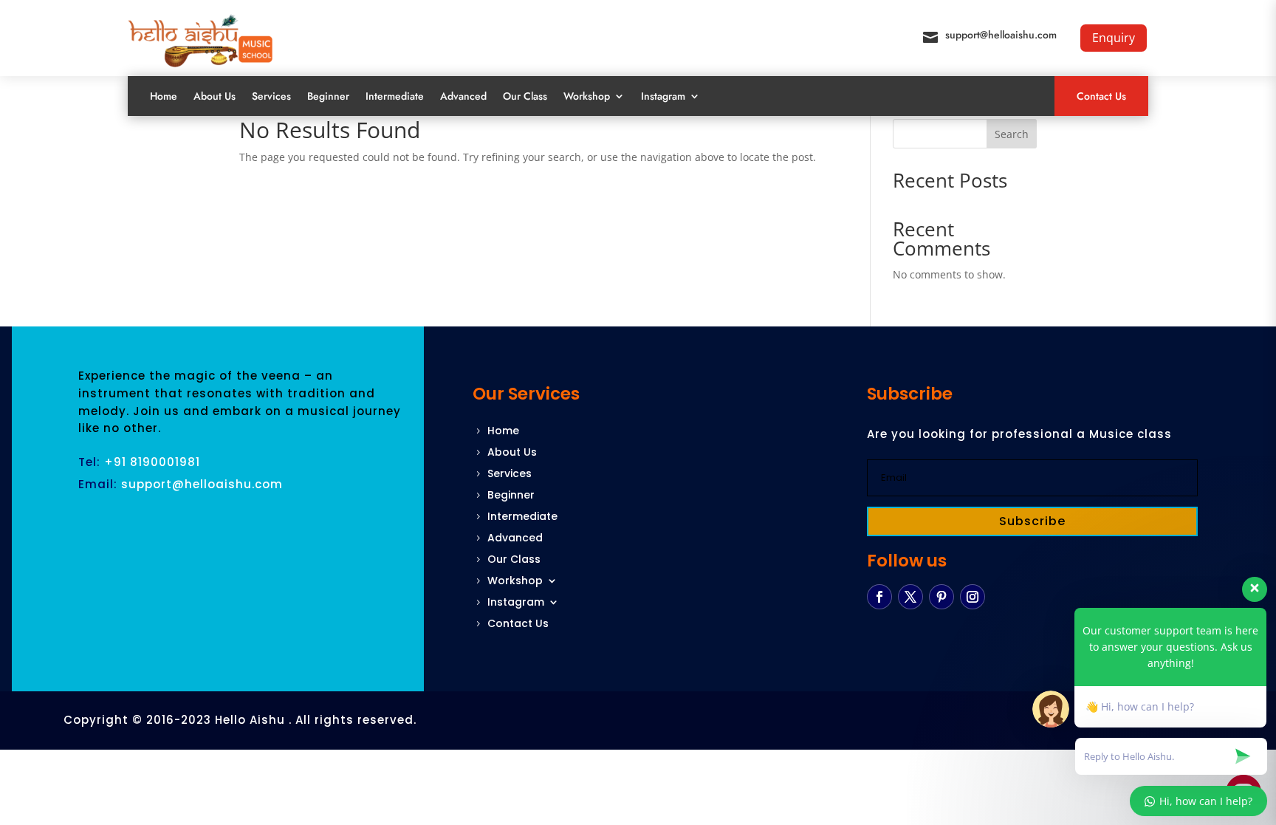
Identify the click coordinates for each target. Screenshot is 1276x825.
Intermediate (395, 96)
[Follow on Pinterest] (941, 596)
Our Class (525, 96)
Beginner (328, 96)
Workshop (586, 96)
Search (1012, 134)
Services (271, 96)
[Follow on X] (910, 596)
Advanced (463, 96)
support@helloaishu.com (1001, 34)
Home (163, 96)
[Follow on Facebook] (879, 596)
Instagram (663, 96)
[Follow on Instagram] (972, 596)
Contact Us (1101, 96)
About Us (214, 96)
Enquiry (1113, 38)
